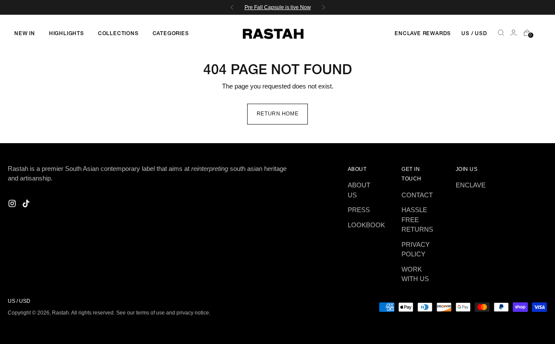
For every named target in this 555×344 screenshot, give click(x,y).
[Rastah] (273, 34)
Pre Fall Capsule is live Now (278, 7)
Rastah (60, 312)
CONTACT (417, 195)
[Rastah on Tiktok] (27, 205)
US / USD (474, 33)
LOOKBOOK (366, 225)
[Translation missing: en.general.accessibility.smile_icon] (514, 33)
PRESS (359, 209)
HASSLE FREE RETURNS (417, 219)
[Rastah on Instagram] (13, 205)
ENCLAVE (471, 185)
